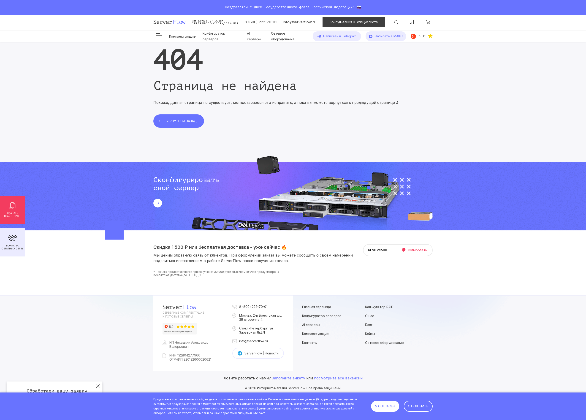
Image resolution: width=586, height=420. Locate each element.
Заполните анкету (288, 378)
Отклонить (418, 406)
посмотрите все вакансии (338, 378)
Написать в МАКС (389, 36)
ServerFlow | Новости (261, 353)
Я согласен (385, 406)
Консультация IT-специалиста (354, 22)
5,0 (422, 36)
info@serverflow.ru (299, 22)
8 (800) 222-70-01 (261, 22)
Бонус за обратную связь (12, 247)
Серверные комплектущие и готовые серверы (183, 314)
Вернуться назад (181, 121)
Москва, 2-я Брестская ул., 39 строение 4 (260, 317)
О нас (369, 316)
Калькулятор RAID (379, 307)
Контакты (309, 343)
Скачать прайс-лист (12, 214)
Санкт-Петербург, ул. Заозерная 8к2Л (256, 330)
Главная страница (316, 307)
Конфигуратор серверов (322, 316)
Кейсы (370, 334)
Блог (368, 325)
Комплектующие (182, 36)
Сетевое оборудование (384, 343)
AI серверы (311, 325)
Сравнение (412, 22)
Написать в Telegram (339, 36)
